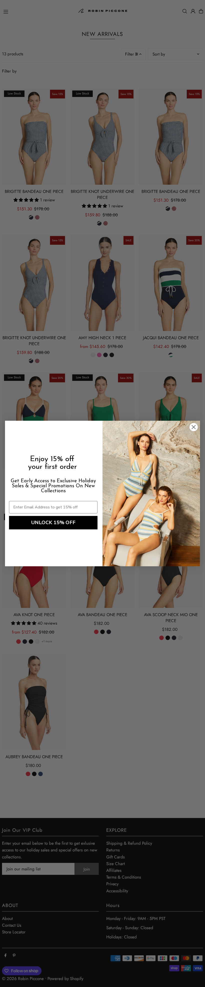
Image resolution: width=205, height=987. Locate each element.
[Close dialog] (193, 427)
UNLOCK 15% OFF (53, 522)
